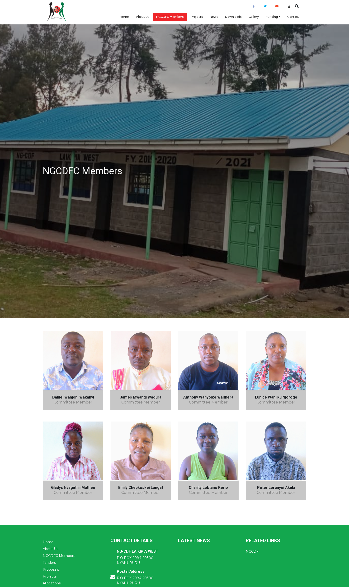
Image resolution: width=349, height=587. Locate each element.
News (214, 16)
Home (124, 16)
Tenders (49, 562)
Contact (293, 16)
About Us (142, 16)
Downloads (233, 16)
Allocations (52, 583)
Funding (272, 16)
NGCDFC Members (170, 16)
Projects (197, 16)
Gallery (254, 16)
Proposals (51, 569)
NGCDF (252, 551)
